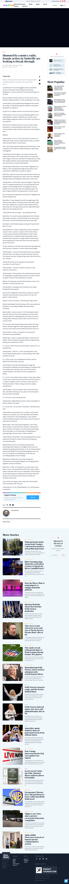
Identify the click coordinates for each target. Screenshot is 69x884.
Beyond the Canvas (19, 4)
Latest (14, 859)
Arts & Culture (29, 539)
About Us (26, 859)
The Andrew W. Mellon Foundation (42, 876)
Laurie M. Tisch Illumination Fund (42, 878)
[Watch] (13, 546)
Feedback (26, 860)
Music (38, 4)
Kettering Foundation (39, 880)
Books (30, 4)
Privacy (25, 862)
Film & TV (25, 6)
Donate (55, 5)
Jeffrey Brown (8, 65)
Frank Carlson (18, 65)
